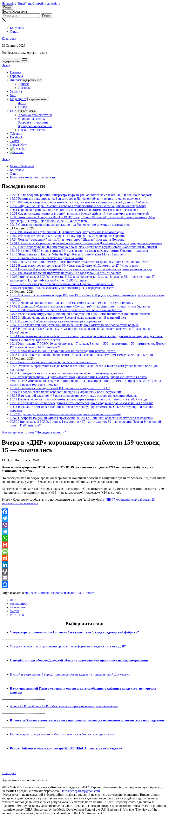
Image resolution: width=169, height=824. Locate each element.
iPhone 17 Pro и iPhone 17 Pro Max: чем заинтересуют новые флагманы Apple (64, 706)
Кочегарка (9, 38)
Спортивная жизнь (31, 118)
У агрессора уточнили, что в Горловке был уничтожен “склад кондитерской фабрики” (74, 632)
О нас (14, 31)
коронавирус (19, 603)
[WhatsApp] (84, 538)
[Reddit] (84, 558)
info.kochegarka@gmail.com (81, 791)
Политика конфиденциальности (32, 177)
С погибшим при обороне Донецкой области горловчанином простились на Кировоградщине (79, 660)
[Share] (84, 584)
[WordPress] (84, 571)
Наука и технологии (32, 130)
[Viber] (84, 525)
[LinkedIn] (84, 564)
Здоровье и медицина (33, 122)
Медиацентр (18, 99)
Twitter (14, 141)
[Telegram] (84, 531)
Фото (22, 103)
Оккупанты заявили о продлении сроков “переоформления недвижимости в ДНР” (68, 646)
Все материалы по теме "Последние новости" (34, 432)
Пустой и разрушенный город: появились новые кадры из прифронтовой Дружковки (70, 674)
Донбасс (16, 80)
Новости (89, 593)
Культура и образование (35, 126)
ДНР (13, 600)
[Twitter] (84, 518)
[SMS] (84, 551)
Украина (16, 91)
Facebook (16, 137)
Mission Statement (22, 166)
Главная (15, 72)
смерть (14, 611)
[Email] (84, 578)
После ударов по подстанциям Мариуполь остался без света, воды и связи (62, 734)
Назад (6, 65)
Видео (22, 107)
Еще (13, 111)
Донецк (23, 84)
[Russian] (16, 152)
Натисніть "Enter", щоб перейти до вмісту (31, 3)
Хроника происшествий (35, 115)
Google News (19, 144)
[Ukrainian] (18, 148)
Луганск (24, 87)
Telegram (16, 133)
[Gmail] (84, 544)
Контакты (17, 28)
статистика (17, 614)
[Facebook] (84, 511)
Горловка (16, 76)
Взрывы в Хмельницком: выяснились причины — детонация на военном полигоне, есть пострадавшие (87, 720)
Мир (13, 95)
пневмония (18, 607)
